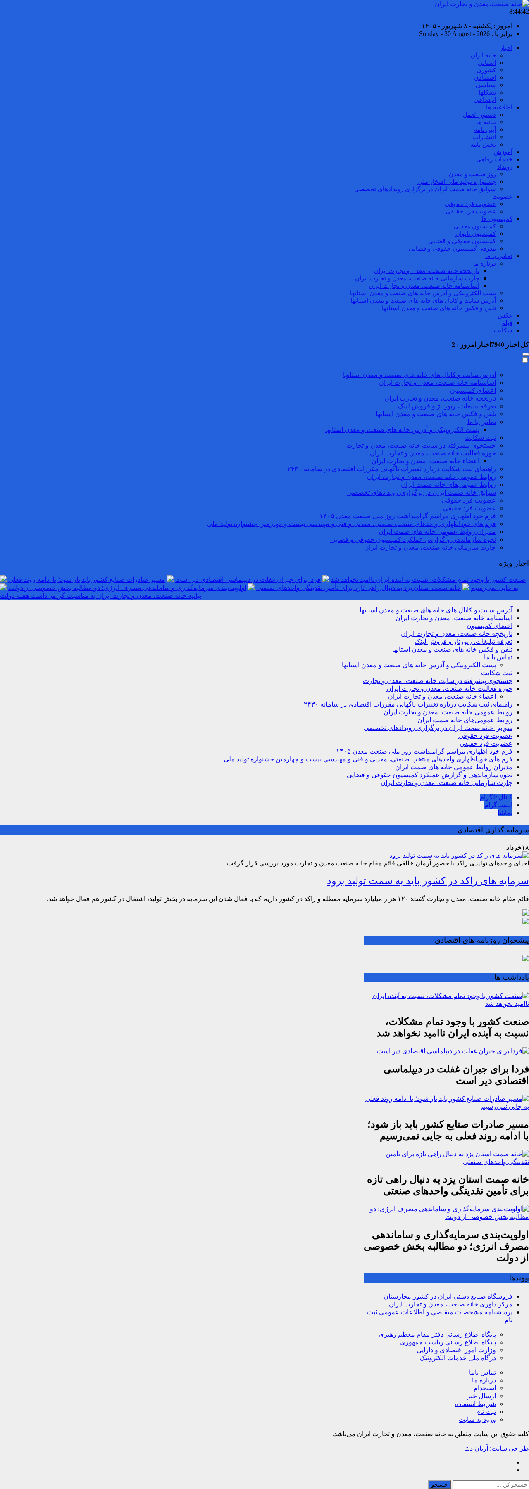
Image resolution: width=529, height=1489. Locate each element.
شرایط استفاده (475, 1403)
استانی (487, 62)
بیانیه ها (486, 122)
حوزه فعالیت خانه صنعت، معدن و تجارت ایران (433, 453)
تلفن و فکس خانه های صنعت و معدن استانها (439, 308)
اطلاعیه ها (499, 107)
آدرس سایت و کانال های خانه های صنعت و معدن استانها (423, 300)
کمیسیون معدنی (475, 226)
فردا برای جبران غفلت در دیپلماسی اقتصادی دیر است (248, 579)
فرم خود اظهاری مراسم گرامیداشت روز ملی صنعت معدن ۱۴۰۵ (407, 515)
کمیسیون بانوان (475, 233)
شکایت (503, 330)
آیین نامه (485, 129)
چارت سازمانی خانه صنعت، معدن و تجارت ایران (417, 278)
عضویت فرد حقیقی (471, 211)
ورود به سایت (477, 1419)
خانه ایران (483, 55)
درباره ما (484, 263)
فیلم (506, 323)
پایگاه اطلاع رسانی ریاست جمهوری (448, 1342)
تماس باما (482, 1372)
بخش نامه (483, 144)
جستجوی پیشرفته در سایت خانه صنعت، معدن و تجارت (421, 445)
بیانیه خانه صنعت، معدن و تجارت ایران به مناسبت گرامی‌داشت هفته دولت (100, 595)
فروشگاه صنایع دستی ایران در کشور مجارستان (448, 1296)
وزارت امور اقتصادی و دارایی (456, 1350)
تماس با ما (498, 256)
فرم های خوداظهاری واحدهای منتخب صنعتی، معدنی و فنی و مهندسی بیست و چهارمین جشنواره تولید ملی (351, 523)
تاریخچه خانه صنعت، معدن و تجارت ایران (426, 271)
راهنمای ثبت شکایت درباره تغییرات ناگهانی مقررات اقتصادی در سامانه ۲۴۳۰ (391, 468)
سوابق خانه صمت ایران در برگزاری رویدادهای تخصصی (425, 189)
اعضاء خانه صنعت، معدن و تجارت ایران (425, 461)
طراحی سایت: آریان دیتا (496, 1448)
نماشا (505, 812)
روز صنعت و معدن (472, 174)
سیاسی (486, 85)
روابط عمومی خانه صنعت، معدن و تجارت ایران (431, 476)
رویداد (504, 167)
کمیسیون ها (496, 219)
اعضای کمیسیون (473, 390)
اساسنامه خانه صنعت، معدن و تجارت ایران (424, 285)
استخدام (485, 1388)
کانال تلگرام (496, 797)
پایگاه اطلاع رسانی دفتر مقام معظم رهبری (437, 1334)
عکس (505, 315)
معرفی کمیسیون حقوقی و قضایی (452, 248)
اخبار (506, 48)
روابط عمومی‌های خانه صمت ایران (448, 484)
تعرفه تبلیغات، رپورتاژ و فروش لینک (447, 406)
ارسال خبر (481, 1395)
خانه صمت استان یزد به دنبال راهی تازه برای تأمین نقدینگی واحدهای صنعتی (358, 587)
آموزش (503, 152)
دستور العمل (479, 114)
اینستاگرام (498, 805)
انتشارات (484, 137)
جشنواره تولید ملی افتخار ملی (456, 181)
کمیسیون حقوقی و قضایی (462, 241)
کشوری (486, 70)
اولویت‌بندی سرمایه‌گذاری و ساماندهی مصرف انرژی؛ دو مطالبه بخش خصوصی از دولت (127, 587)
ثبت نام (486, 1411)
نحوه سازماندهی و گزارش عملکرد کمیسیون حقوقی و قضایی (413, 539)
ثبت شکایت (480, 437)
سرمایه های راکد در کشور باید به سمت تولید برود (428, 880)
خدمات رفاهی (494, 159)
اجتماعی (485, 100)
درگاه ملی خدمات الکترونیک (457, 1357)
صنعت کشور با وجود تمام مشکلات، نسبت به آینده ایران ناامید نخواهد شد (428, 579)
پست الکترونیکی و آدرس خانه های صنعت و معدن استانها (423, 293)
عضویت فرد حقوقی (470, 204)
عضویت (502, 196)
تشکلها (487, 92)
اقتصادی (485, 77)
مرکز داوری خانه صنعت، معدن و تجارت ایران (450, 1304)
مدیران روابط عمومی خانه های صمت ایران (437, 531)
